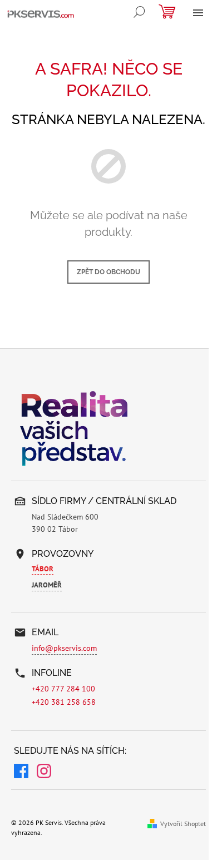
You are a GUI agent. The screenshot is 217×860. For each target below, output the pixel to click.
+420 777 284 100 (63, 689)
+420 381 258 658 (64, 702)
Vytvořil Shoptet (183, 823)
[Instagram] (44, 773)
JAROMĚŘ (47, 585)
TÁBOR (42, 569)
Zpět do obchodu (108, 272)
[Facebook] (21, 773)
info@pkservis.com (64, 648)
